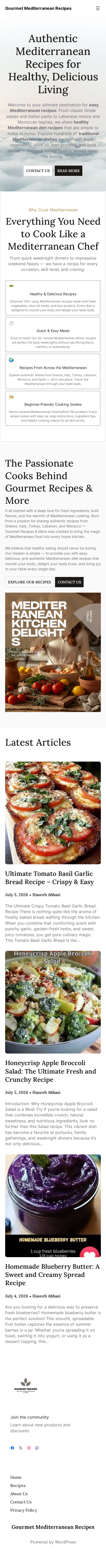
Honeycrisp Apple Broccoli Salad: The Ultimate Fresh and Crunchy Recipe (50, 1071)
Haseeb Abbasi (46, 894)
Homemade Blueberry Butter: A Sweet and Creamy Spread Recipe (52, 1274)
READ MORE (68, 170)
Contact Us (69, 582)
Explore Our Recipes (29, 582)
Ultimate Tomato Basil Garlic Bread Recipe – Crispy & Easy (49, 877)
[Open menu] (98, 8)
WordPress (65, 1541)
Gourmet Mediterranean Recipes (38, 8)
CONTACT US (38, 170)
